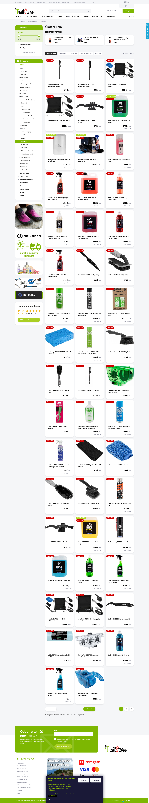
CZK (128, 2)
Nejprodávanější (86, 53)
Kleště (22, 128)
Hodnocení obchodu (54, 2)
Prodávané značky (22, 779)
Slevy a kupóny (66, 2)
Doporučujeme (51, 53)
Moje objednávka (29, 2)
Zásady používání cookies (24, 787)
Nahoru (52, 709)
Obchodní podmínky (22, 782)
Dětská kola (24, 71)
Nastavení (52, 800)
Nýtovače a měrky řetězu (27, 151)
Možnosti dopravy (41, 2)
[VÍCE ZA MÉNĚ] (59, 71)
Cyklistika (22, 65)
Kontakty (19, 790)
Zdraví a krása (24, 176)
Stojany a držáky (25, 157)
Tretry (21, 80)
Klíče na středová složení (28, 119)
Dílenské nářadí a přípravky (28, 100)
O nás (18, 793)
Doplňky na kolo (24, 93)
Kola (21, 68)
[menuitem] (19, 16)
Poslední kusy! (24, 182)
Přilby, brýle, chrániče (25, 84)
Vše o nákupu (18, 2)
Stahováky (24, 125)
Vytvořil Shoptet (116, 800)
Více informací (52, 796)
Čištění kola (24, 141)
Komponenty (23, 90)
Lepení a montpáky (26, 131)
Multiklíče (23, 135)
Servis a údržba (24, 96)
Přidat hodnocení (24, 320)
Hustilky (23, 138)
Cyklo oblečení (24, 77)
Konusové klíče (26, 109)
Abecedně (98, 53)
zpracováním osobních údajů (72, 739)
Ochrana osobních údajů (23, 785)
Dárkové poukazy (24, 189)
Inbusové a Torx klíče (27, 116)
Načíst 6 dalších (89, 709)
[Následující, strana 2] (126, 709)
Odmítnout (83, 780)
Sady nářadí (24, 147)
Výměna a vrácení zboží (79, 2)
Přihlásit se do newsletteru (63, 746)
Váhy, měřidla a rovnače (27, 154)
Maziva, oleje (24, 144)
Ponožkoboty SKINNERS (26, 179)
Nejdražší (74, 53)
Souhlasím (96, 780)
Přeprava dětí (24, 163)
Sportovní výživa (24, 173)
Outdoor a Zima (24, 170)
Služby (22, 195)
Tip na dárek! (23, 186)
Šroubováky (24, 103)
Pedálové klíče (26, 122)
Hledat (88, 11)
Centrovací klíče (26, 112)
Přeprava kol (23, 166)
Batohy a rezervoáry (25, 87)
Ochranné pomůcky (26, 160)
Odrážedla (23, 74)
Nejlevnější (63, 53)
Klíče (22, 106)
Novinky (22, 192)
